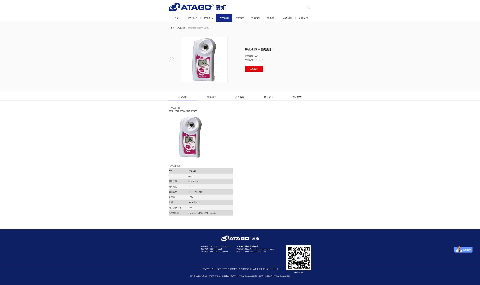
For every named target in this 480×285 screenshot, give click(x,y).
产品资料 (240, 18)
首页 (176, 18)
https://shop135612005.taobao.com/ (259, 249)
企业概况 (192, 18)
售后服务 (255, 18)
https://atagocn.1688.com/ (255, 251)
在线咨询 (254, 69)
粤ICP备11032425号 (270, 269)
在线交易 (303, 18)
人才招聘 (287, 18)
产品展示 (224, 18)
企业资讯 (208, 18)
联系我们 (271, 18)
